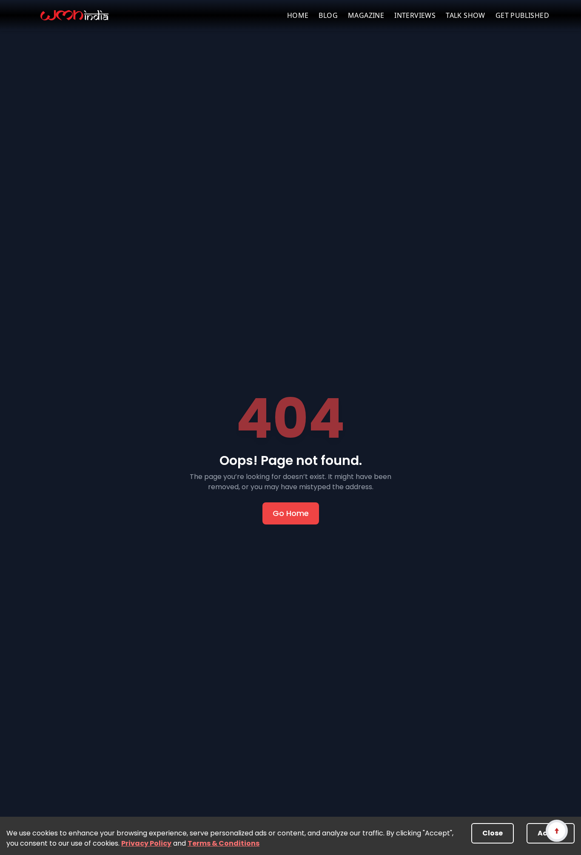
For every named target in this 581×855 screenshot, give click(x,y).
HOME (298, 15)
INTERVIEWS (415, 15)
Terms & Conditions (223, 843)
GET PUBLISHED (522, 15)
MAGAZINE (366, 15)
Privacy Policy (146, 843)
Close (492, 833)
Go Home (291, 513)
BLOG (328, 15)
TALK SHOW (465, 15)
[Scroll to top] (556, 830)
